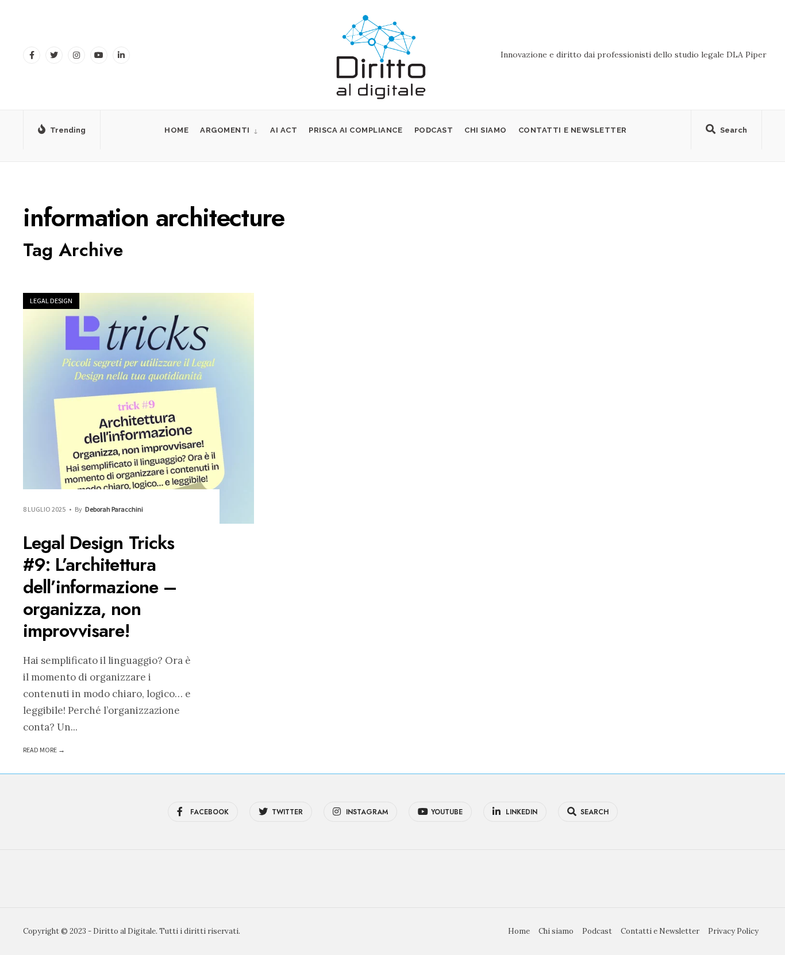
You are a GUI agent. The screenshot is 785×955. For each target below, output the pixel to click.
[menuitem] (229, 130)
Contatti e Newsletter (572, 130)
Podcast (433, 130)
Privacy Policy (733, 931)
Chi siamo (485, 130)
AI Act (283, 130)
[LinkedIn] (121, 55)
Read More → (44, 749)
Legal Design (51, 300)
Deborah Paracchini (114, 509)
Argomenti (225, 130)
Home (176, 130)
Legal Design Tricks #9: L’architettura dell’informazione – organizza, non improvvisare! (99, 586)
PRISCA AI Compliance (355, 130)
